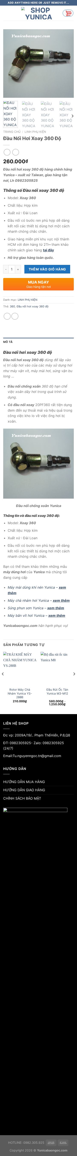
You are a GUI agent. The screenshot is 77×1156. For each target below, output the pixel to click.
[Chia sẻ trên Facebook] (7, 316)
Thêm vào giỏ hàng (47, 269)
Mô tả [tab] (8, 342)
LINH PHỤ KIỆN (35, 131)
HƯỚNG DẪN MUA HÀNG (24, 782)
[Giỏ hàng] (68, 13)
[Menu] (5, 13)
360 (12, 306)
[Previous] (10, 63)
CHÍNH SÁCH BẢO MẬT (22, 798)
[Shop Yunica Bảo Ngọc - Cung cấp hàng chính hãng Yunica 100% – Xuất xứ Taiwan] (38, 13)
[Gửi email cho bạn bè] (14, 316)
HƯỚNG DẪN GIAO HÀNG (24, 790)
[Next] (67, 63)
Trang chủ (12, 131)
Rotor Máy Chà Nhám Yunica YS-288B (20, 693)
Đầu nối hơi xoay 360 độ (33, 306)
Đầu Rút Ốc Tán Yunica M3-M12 (57, 691)
